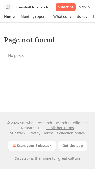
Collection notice (71, 132)
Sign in (84, 7)
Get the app (72, 145)
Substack (22, 158)
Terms (48, 132)
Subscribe (66, 7)
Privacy (34, 132)
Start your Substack (34, 145)
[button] (9, 16)
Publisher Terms (60, 127)
